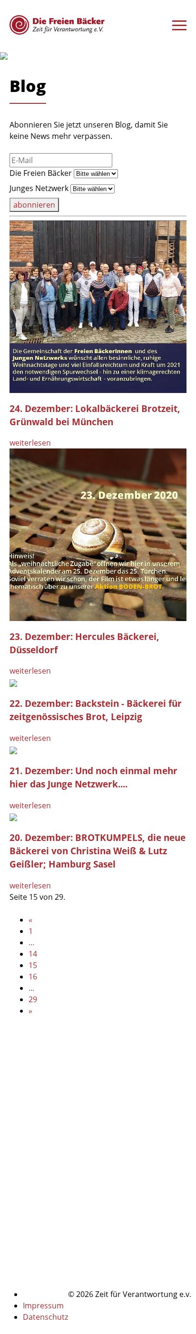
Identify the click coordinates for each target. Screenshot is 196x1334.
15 (33, 965)
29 (33, 999)
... (31, 942)
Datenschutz (45, 1317)
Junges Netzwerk (39, 188)
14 (33, 954)
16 (33, 976)
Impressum (43, 1305)
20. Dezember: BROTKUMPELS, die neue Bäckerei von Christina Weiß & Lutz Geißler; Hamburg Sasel (98, 850)
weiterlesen (30, 443)
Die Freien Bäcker (41, 173)
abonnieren (34, 205)
